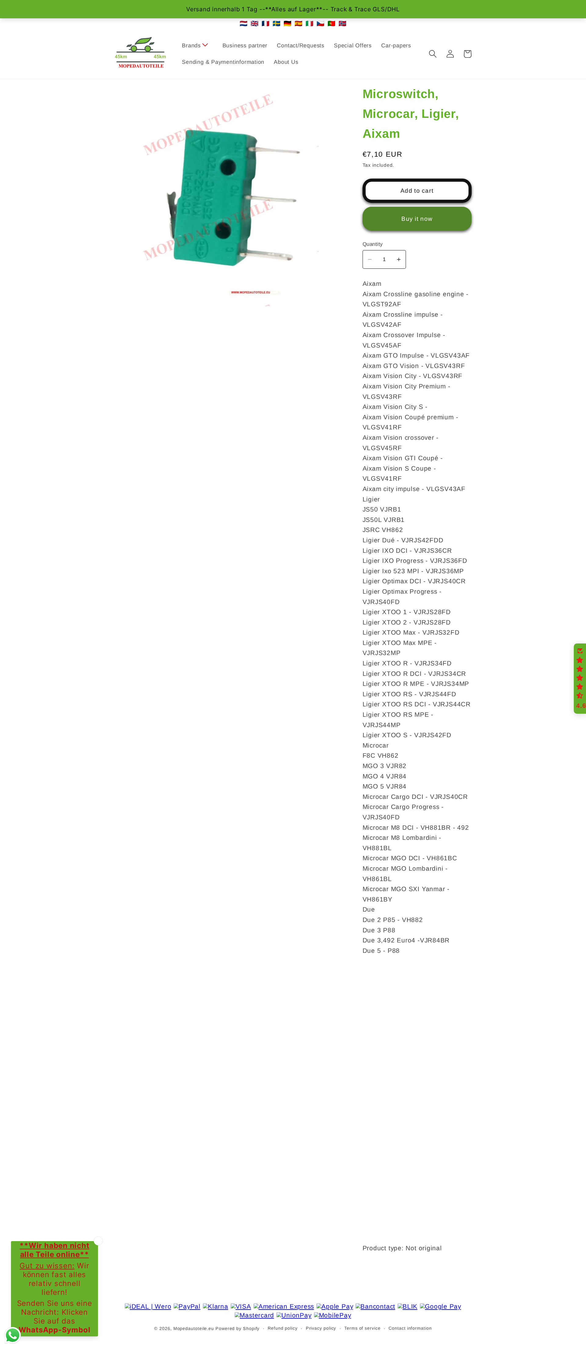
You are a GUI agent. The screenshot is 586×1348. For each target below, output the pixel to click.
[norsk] (342, 23)
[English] (254, 23)
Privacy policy (321, 1328)
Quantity (373, 244)
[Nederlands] (243, 23)
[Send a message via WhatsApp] (12, 1335)
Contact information (410, 1328)
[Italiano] (309, 23)
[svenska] (276, 23)
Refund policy (283, 1328)
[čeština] (320, 23)
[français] (265, 23)
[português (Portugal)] (331, 23)
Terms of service (362, 1328)
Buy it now (416, 218)
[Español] (298, 23)
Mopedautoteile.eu (193, 1328)
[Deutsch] (287, 23)
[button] (197, 46)
